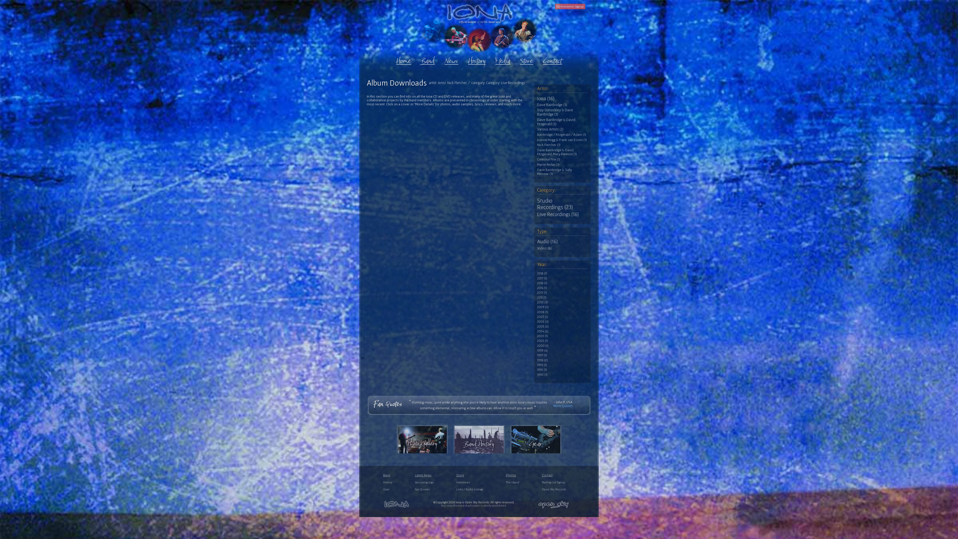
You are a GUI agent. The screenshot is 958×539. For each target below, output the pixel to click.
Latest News (423, 475)
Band (386, 475)
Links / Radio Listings (469, 489)
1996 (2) (542, 360)
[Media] (502, 60)
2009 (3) (543, 307)
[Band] (428, 60)
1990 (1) (542, 375)
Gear (386, 489)
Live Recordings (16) (558, 214)
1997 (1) (542, 355)
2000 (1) (542, 346)
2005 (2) (543, 326)
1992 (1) (542, 370)
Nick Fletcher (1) (548, 145)
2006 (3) (543, 321)
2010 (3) (542, 302)
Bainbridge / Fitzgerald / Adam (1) (561, 134)
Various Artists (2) (550, 129)
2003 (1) (542, 336)
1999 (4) (542, 350)
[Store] (526, 60)
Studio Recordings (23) (555, 203)
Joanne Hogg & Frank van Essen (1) (562, 140)
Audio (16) (547, 241)
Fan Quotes (422, 489)
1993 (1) (542, 365)
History (387, 482)
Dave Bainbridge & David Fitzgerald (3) (556, 122)
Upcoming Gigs (424, 482)
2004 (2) (542, 331)
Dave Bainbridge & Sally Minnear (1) (554, 172)
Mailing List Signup (553, 482)
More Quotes (563, 406)
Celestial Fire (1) (548, 159)
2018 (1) (542, 273)
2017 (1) (542, 278)
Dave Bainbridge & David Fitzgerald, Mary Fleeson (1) (557, 152)
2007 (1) (542, 317)
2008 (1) (542, 312)
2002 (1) (542, 341)
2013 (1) (542, 292)
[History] (477, 60)
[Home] (403, 60)
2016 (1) (542, 283)
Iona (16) (545, 98)
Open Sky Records (554, 489)
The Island (512, 482)
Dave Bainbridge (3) (552, 105)
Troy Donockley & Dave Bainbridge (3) (555, 112)
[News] (451, 60)
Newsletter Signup (572, 6)
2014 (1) (542, 288)
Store (460, 475)
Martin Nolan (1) (548, 164)
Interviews (463, 482)
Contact (547, 475)
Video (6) (544, 248)
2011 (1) (541, 297)
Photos (511, 475)
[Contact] (552, 60)
